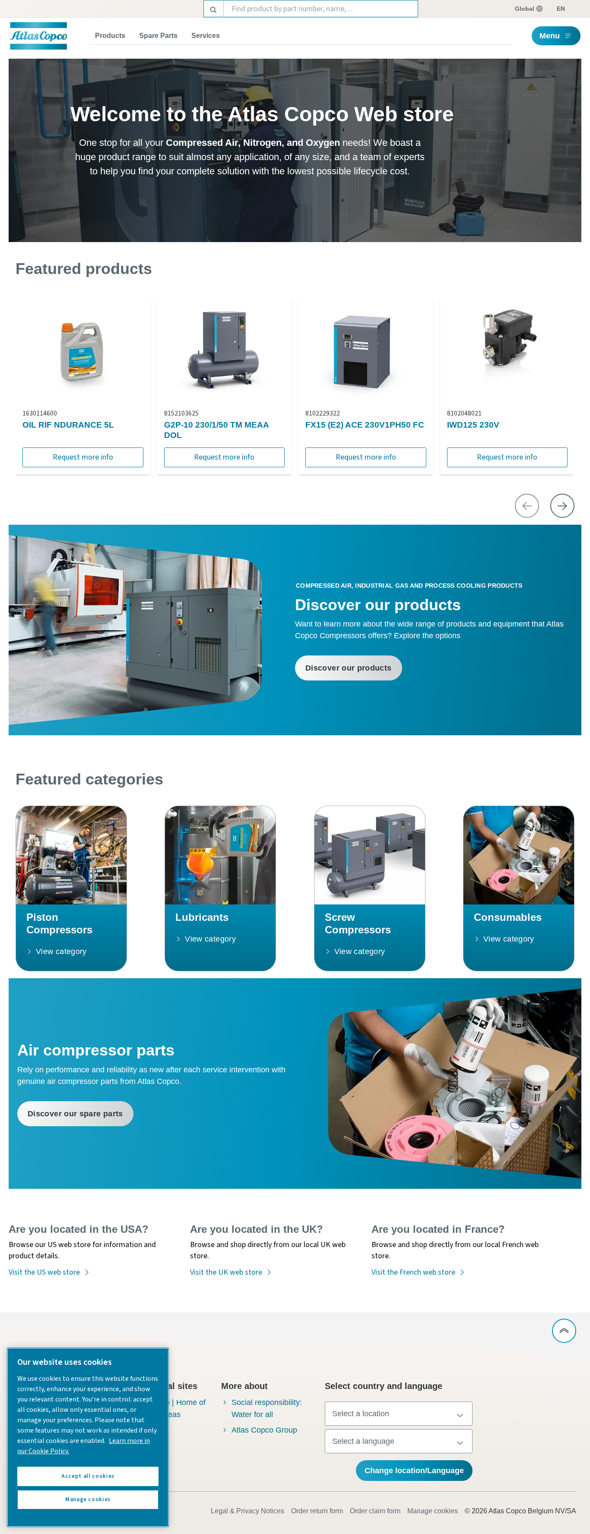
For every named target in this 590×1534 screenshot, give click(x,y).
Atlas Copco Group (264, 1430)
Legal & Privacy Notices (247, 1511)
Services (205, 35)
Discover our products (348, 668)
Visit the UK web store (226, 1272)
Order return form (317, 1511)
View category (61, 951)
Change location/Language (414, 1470)
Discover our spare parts (75, 1113)
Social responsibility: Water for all (267, 1408)
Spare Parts (158, 35)
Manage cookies (432, 1511)
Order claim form (375, 1511)
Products (110, 35)
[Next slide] (562, 506)
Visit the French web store (413, 1272)
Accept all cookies (87, 1476)
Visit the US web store (44, 1272)
